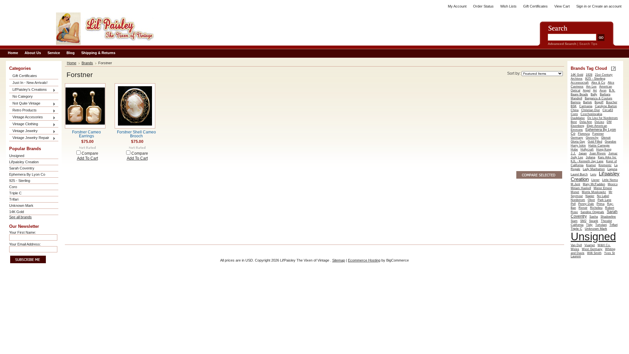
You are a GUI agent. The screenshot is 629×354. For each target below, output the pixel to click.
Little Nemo (610, 180)
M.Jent (575, 184)
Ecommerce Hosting (364, 260)
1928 (589, 74)
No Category (22, 96)
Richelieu (596, 207)
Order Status (483, 6)
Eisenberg (577, 126)
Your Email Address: (25, 244)
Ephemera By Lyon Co (27, 174)
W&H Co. (604, 245)
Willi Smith (594, 253)
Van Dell (576, 245)
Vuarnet (589, 245)
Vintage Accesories (26, 117)
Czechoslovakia (591, 114)
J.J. (573, 153)
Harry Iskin (578, 145)
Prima (600, 204)
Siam (574, 221)
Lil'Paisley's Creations (28, 90)
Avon (603, 90)
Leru (593, 174)
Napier (589, 196)
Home (71, 63)
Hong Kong (603, 149)
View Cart (562, 6)
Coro (13, 187)
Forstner (598, 133)
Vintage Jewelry (23, 131)
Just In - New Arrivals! (30, 83)
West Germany (592, 249)
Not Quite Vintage (24, 103)
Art (595, 90)
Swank (593, 221)
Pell (573, 204)
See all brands (20, 217)
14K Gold (16, 212)
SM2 (583, 221)
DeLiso (599, 122)
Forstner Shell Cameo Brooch (136, 134)
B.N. (612, 90)
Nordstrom (578, 200)
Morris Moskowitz (594, 192)
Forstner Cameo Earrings (86, 134)
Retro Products (23, 110)
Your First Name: (22, 232)
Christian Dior (590, 110)
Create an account (606, 6)
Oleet (591, 200)
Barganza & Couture (598, 98)
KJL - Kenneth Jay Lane (587, 161)
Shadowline (608, 216)
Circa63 (607, 110)
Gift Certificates (535, 6)
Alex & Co (598, 82)
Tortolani (601, 224)
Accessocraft (580, 82)
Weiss (575, 249)
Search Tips (588, 44)
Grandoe (610, 141)
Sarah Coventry (21, 168)
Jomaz (613, 153)
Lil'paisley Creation (24, 162)
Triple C (15, 193)
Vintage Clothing (23, 124)
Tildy (589, 224)
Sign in (581, 6)
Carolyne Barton (606, 106)
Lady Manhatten (594, 169)
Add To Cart (87, 158)
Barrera (576, 102)
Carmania (585, 106)
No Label (603, 196)
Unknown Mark (21, 205)
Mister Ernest (603, 188)
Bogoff (599, 102)
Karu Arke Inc (607, 157)
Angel (586, 90)
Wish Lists (508, 6)
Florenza (584, 133)
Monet (575, 192)
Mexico (613, 184)
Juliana (590, 157)
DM (609, 122)
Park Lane (604, 200)
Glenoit (606, 137)
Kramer (591, 165)
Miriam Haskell (581, 188)
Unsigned (16, 156)
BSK (574, 106)
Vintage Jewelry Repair (29, 138)
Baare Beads (579, 94)
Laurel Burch (579, 174)
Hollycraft (587, 149)
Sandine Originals (592, 212)
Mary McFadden (594, 184)
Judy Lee (577, 157)
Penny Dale (586, 204)
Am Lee (591, 86)
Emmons (577, 129)
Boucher (611, 102)
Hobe (574, 149)
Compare (90, 153)
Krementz (605, 165)
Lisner (595, 180)
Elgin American (597, 126)
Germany (577, 137)
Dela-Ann (586, 122)
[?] (613, 68)
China (575, 110)
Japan (583, 153)
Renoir (583, 207)
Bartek (587, 102)
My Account (457, 6)
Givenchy (592, 137)
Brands (87, 63)
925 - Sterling (19, 181)
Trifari (13, 199)
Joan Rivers (597, 153)
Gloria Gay (578, 141)
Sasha (593, 216)
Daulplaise (578, 118)
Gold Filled (595, 141)
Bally (594, 94)
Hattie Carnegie (599, 145)
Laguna (612, 169)
